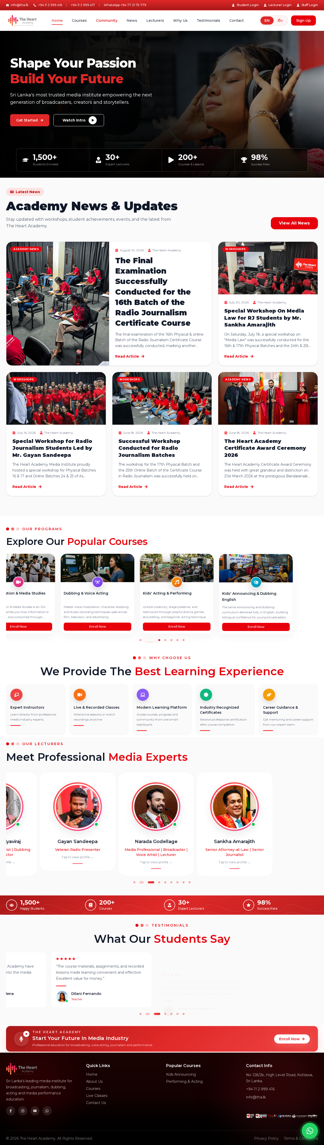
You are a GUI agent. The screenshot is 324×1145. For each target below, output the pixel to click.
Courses (79, 20)
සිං (280, 20)
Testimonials (208, 20)
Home (57, 20)
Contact (236, 20)
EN (267, 20)
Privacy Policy (266, 1138)
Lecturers (155, 20)
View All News (294, 223)
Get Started (27, 120)
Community (106, 20)
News (132, 20)
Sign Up (303, 20)
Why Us (180, 20)
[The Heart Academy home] (22, 20)
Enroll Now (43, 626)
